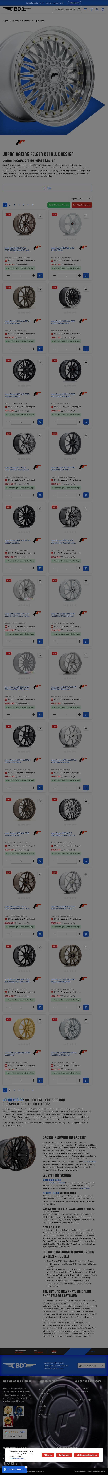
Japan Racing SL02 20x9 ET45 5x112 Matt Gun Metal (63, 468)
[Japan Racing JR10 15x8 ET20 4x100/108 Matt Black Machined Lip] (70, 297)
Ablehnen (48, 1455)
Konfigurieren (64, 1455)
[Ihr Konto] (97, 9)
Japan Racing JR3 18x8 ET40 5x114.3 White (62, 249)
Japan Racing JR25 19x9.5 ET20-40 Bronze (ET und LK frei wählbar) (17, 907)
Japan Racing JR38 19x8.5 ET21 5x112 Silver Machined (63, 1054)
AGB (41, 1397)
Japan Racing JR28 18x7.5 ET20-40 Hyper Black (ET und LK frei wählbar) (63, 834)
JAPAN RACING (13, 1100)
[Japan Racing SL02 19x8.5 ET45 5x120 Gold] (24, 1028)
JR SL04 (62, 1183)
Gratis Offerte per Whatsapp (59, 205)
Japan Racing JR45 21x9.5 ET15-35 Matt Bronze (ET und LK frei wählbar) (17, 249)
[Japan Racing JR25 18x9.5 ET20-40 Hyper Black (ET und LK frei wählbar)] (24, 443)
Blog (41, 1410)
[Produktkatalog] (91, 9)
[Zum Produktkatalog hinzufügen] (40, 215)
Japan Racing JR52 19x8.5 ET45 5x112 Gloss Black (17, 541)
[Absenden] (102, 1365)
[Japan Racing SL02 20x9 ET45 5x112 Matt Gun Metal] (70, 443)
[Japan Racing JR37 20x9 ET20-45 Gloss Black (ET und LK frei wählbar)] (24, 955)
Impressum (44, 1389)
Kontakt (42, 1406)
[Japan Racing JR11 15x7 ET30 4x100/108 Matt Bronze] (70, 955)
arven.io (41, 1472)
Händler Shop (45, 1414)
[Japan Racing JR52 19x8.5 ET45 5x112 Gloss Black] (24, 516)
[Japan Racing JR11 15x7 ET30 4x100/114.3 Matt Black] (70, 370)
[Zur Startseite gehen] (17, 9)
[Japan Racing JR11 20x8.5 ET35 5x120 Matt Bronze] (24, 297)
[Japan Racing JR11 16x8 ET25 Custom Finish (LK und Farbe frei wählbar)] (24, 589)
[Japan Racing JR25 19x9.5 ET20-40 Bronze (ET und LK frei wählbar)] (24, 882)
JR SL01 (52, 1183)
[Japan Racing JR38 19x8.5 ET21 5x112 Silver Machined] (70, 1028)
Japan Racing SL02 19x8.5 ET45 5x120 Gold (17, 1054)
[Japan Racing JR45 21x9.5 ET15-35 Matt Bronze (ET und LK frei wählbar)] (24, 224)
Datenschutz (44, 1393)
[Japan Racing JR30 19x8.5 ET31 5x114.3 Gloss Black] (24, 736)
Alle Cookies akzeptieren (87, 1455)
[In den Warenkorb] (40, 275)
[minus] (8, 275)
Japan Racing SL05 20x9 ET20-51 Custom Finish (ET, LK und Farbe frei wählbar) (17, 688)
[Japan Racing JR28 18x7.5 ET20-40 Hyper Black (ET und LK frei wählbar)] (70, 809)
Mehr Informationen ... (18, 1458)
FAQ (41, 1401)
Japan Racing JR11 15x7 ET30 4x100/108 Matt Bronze (63, 980)
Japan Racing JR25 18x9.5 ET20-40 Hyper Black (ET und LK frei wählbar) (17, 468)
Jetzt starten (75, 3)
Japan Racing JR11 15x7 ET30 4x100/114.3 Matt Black (63, 395)
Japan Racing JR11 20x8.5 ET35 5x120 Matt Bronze (17, 322)
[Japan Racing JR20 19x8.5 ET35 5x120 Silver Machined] (70, 736)
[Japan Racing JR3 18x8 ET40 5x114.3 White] (70, 224)
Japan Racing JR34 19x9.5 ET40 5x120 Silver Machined (63, 688)
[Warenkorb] (102, 9)
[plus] (33, 275)
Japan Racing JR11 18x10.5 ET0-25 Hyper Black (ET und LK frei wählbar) (63, 541)
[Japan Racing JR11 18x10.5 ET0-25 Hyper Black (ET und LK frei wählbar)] (70, 516)
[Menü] (85, 9)
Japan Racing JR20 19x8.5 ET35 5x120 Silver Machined (63, 761)
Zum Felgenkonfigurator (81, 205)
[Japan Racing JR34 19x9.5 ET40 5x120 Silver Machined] (70, 663)
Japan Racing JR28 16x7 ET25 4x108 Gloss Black (17, 395)
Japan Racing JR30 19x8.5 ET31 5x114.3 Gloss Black (17, 761)
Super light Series (52, 1180)
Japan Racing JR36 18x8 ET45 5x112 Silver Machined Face (63, 615)
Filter (48, 188)
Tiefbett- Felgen (51, 1193)
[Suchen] (79, 9)
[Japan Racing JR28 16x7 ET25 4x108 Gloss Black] (24, 370)
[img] (37, 248)
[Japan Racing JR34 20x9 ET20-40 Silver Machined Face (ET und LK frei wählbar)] (70, 882)
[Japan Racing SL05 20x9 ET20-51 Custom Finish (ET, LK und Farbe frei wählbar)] (24, 663)
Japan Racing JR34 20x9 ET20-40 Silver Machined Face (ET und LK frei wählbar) (63, 907)
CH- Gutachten (90, 1161)
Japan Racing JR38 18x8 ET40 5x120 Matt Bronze (17, 834)
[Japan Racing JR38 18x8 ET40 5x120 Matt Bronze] (24, 809)
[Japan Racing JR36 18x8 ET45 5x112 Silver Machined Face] (70, 589)
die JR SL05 (85, 1188)
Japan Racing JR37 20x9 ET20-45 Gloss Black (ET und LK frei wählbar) (17, 980)
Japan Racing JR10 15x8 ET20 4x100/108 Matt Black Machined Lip (63, 322)
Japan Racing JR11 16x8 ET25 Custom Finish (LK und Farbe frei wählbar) (17, 615)
